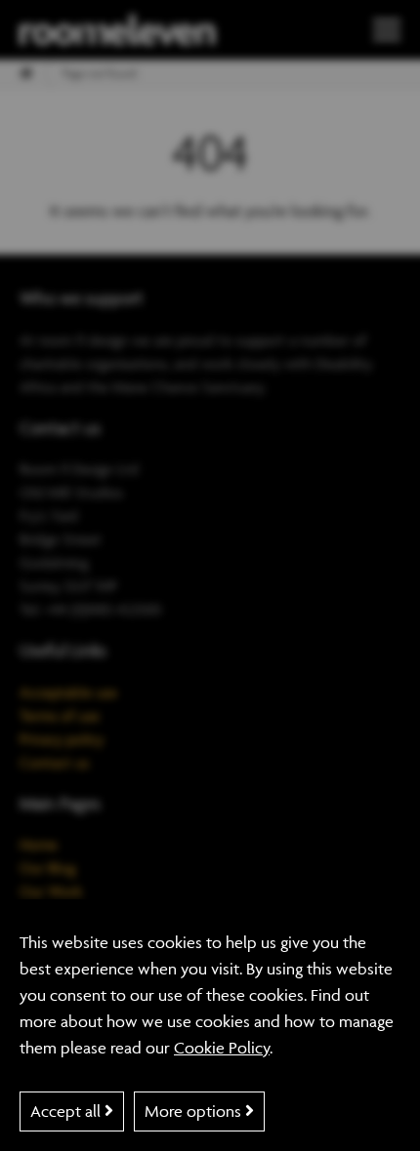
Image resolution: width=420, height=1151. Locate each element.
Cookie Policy (222, 1047)
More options (195, 1111)
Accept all (67, 1111)
